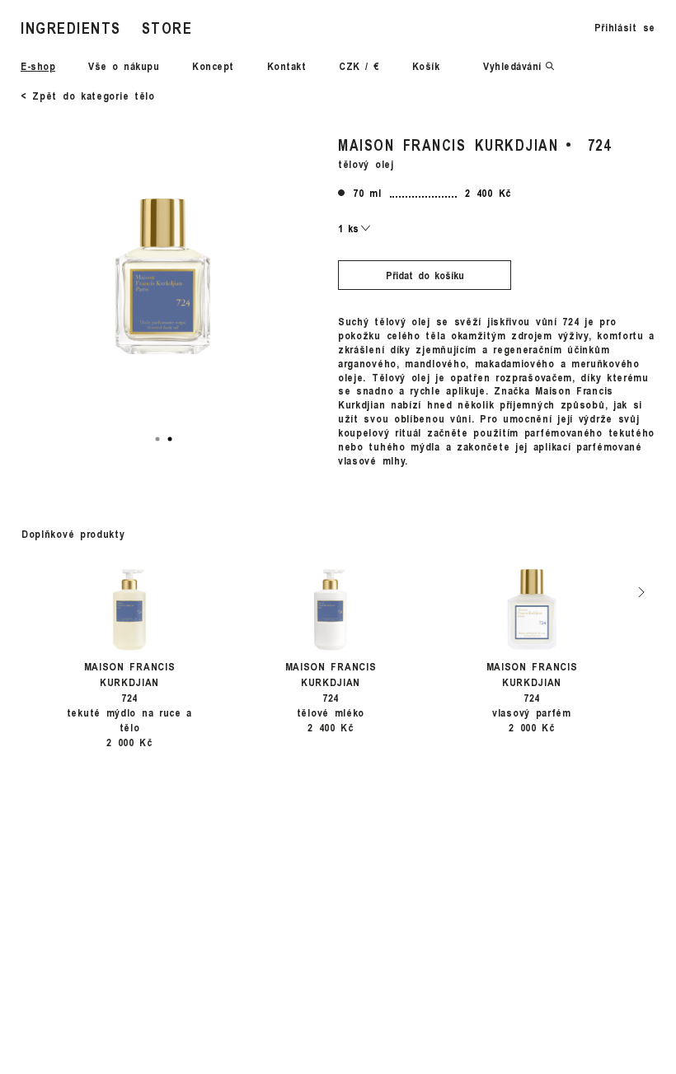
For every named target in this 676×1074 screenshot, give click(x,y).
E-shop (38, 65)
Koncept (213, 65)
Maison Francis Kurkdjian (448, 144)
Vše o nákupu (123, 65)
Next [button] (641, 591)
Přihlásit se (624, 27)
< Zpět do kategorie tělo (88, 95)
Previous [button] (19, 591)
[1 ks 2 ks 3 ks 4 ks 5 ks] (354, 228)
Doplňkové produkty (73, 533)
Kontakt (287, 65)
